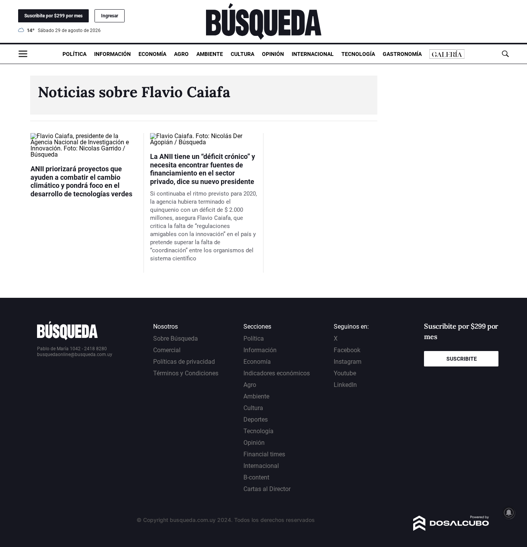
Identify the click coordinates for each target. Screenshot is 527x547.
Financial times (264, 454)
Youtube (345, 373)
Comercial (167, 350)
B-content (256, 477)
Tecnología (358, 54)
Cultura (242, 54)
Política (74, 54)
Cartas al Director (267, 489)
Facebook (347, 350)
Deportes (255, 419)
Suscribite (461, 359)
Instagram (347, 361)
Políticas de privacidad (184, 361)
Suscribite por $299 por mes (53, 16)
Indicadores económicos (276, 373)
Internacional (313, 54)
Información (112, 54)
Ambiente (209, 54)
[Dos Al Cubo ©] (451, 528)
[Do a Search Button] (505, 54)
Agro (181, 54)
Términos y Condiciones (185, 373)
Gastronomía (402, 54)
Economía (152, 54)
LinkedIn (345, 384)
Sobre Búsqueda (175, 338)
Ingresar (109, 16)
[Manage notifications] (509, 512)
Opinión (273, 54)
